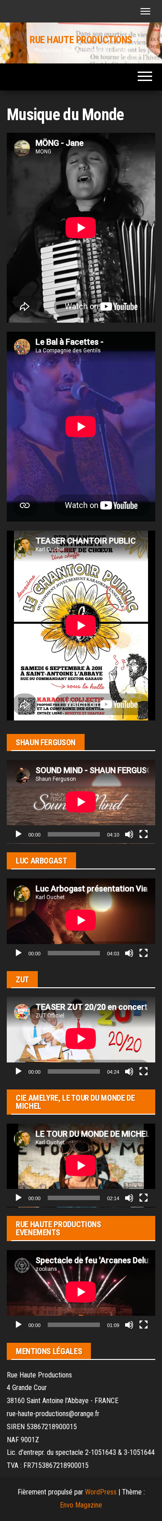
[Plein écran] (143, 834)
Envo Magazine (81, 1505)
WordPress (101, 1492)
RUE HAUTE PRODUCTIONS (81, 39)
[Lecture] (18, 834)
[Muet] (129, 834)
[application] (81, 802)
